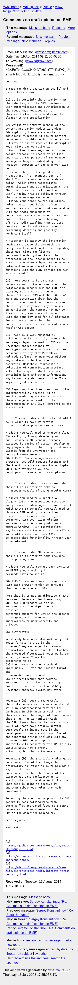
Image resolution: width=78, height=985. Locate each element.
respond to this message (43, 940)
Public (47, 7)
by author (41, 953)
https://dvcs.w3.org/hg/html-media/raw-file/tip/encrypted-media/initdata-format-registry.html (38, 871)
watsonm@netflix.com (51, 52)
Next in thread (31, 41)
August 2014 (33, 11)
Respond (58, 27)
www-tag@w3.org (39, 61)
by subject (25, 953)
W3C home (11, 7)
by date (62, 949)
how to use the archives (31, 958)
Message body (39, 27)
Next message (46, 36)
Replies (49, 41)
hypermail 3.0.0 (58, 970)
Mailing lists (31, 7)
